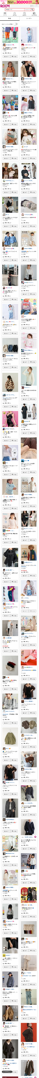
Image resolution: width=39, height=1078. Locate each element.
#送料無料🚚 (6, 890)
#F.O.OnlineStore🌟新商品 (29, 670)
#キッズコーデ (6, 398)
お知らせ (24, 13)
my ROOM (34, 13)
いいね (14, 56)
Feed (5, 13)
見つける (15, 13)
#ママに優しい (25, 636)
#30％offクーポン (27, 975)
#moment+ (5, 714)
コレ (7, 56)
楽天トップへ (34, 6)
